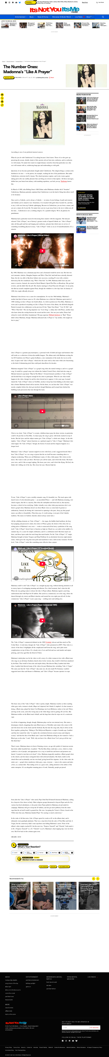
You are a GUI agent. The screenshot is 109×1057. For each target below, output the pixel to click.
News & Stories (10, 61)
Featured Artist (9, 1000)
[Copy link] (2, 105)
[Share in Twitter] (2, 98)
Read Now (85, 2)
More (7, 1004)
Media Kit (51, 1047)
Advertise (35, 1047)
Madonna (64, 181)
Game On (28, 986)
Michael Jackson (54, 315)
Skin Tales (48, 985)
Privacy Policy (8, 1047)
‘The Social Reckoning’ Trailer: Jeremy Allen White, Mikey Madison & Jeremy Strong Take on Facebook (57, 2)
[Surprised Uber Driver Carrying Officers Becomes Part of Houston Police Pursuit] (89, 896)
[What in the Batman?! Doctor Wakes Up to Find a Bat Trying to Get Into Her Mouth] (20, 896)
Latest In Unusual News (8, 21)
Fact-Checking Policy (20, 1050)
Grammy (48, 642)
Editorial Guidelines (71, 1047)
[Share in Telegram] (2, 101)
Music (7, 977)
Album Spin (8, 986)
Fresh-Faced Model (51, 982)
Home (3, 61)
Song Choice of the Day (11, 983)
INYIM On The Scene (10, 1014)
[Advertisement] (54, 45)
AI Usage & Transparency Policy (94, 1047)
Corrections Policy (9, 1050)
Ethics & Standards (81, 1047)
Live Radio (92, 977)
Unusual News (19, 61)
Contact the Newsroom (59, 1047)
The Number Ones (64, 866)
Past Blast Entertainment (32, 980)
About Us (23, 1047)
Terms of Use (16, 1047)
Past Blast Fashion (51, 989)
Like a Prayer (43, 866)
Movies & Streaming (29, 3)
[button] (100, 2)
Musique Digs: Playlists (11, 980)
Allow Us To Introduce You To (13, 990)
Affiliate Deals (8, 1011)
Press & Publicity (43, 1047)
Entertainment (32, 977)
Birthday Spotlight (30, 983)
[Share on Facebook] (2, 94)
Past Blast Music (9, 996)
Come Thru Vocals (10, 993)
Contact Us (29, 1047)
